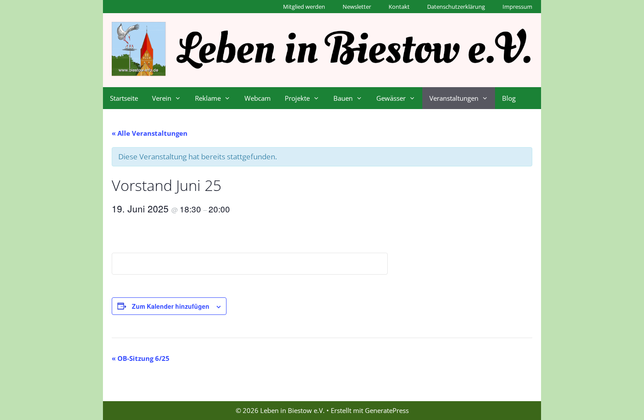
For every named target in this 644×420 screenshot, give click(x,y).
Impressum (517, 7)
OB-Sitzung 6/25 (141, 358)
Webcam (257, 98)
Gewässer (391, 98)
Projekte (297, 98)
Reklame (208, 98)
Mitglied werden (304, 7)
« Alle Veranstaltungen (150, 133)
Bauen (343, 98)
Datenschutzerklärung (456, 7)
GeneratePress (387, 410)
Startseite (124, 98)
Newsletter (357, 7)
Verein (161, 98)
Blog (509, 98)
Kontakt (399, 7)
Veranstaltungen (453, 98)
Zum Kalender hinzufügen (170, 306)
